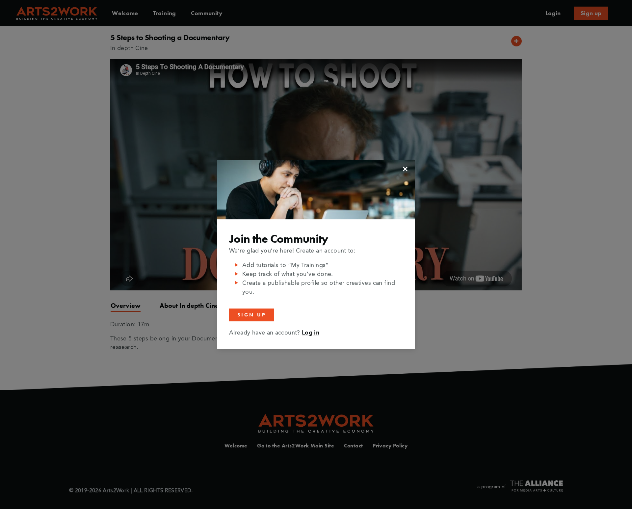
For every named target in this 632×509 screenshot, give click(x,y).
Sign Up (251, 314)
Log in (310, 333)
